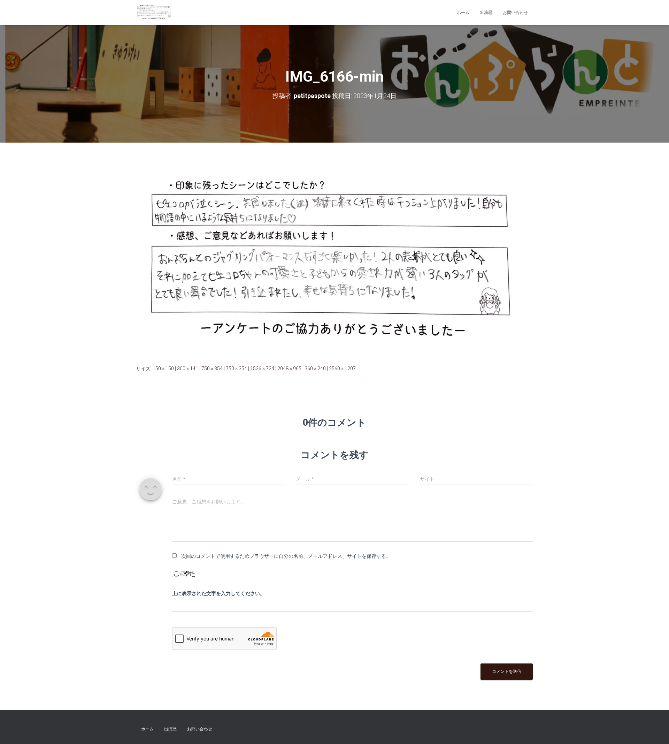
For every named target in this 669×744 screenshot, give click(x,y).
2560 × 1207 (342, 368)
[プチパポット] (154, 12)
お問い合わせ (515, 12)
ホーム (463, 12)
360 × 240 (315, 368)
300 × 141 (187, 368)
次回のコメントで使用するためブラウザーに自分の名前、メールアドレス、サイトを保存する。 (286, 556)
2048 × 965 (289, 368)
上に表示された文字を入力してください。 (218, 593)
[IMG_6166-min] (334, 260)
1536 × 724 (262, 368)
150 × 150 (163, 368)
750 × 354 (212, 368)
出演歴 (486, 12)
